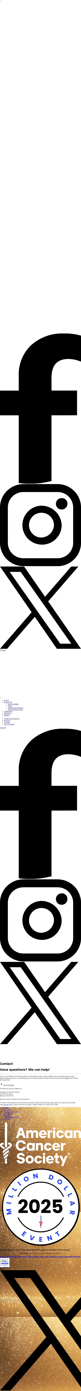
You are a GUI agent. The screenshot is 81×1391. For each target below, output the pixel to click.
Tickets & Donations (11, 719)
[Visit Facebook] (40, 483)
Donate (3, 650)
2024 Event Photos (15, 708)
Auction (7, 721)
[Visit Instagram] (40, 566)
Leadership (8, 711)
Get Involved (9, 724)
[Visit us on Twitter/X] (40, 648)
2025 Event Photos (15, 710)
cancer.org (7, 1104)
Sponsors (7, 713)
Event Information (11, 1112)
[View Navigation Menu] (1, 1)
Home (6, 700)
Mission (6, 715)
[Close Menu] (1, 697)
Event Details (13, 704)
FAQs (10, 706)
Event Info (8, 702)
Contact (7, 722)
